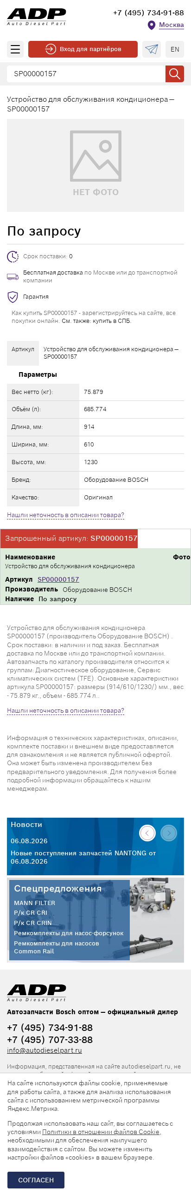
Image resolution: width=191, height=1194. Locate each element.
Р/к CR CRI (30, 913)
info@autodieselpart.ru (44, 1050)
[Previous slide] (147, 833)
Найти (175, 74)
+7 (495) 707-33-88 (50, 1040)
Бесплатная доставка (53, 272)
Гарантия (36, 297)
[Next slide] (168, 833)
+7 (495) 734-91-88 (148, 13)
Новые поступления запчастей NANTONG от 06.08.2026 (83, 857)
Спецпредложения (58, 888)
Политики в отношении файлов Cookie (100, 1132)
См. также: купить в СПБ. (97, 321)
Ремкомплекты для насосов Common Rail (56, 947)
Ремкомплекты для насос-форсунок (68, 933)
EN (175, 49)
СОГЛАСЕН (36, 1180)
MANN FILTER (34, 903)
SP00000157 (58, 579)
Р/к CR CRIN (33, 923)
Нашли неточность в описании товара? (65, 515)
